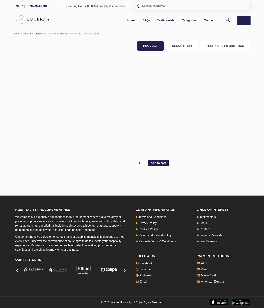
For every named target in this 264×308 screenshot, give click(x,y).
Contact (209, 20)
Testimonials (166, 20)
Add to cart (158, 162)
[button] (17, 270)
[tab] (150, 46)
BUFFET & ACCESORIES (33, 33)
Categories (189, 20)
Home (131, 20)
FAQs (146, 20)
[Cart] (244, 20)
